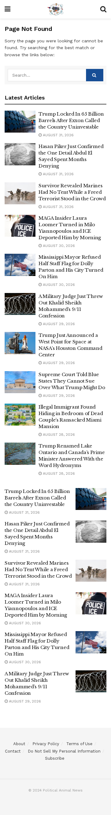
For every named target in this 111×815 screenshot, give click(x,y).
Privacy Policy (45, 743)
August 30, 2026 (58, 246)
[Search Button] (94, 75)
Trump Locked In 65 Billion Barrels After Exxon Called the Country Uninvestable (71, 120)
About (19, 743)
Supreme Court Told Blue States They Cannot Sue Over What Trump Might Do (72, 380)
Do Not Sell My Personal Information (64, 751)
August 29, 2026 (58, 324)
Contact (13, 751)
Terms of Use (79, 743)
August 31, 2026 (58, 135)
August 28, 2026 (58, 434)
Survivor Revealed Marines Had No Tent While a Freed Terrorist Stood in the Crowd (72, 192)
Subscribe (54, 758)
